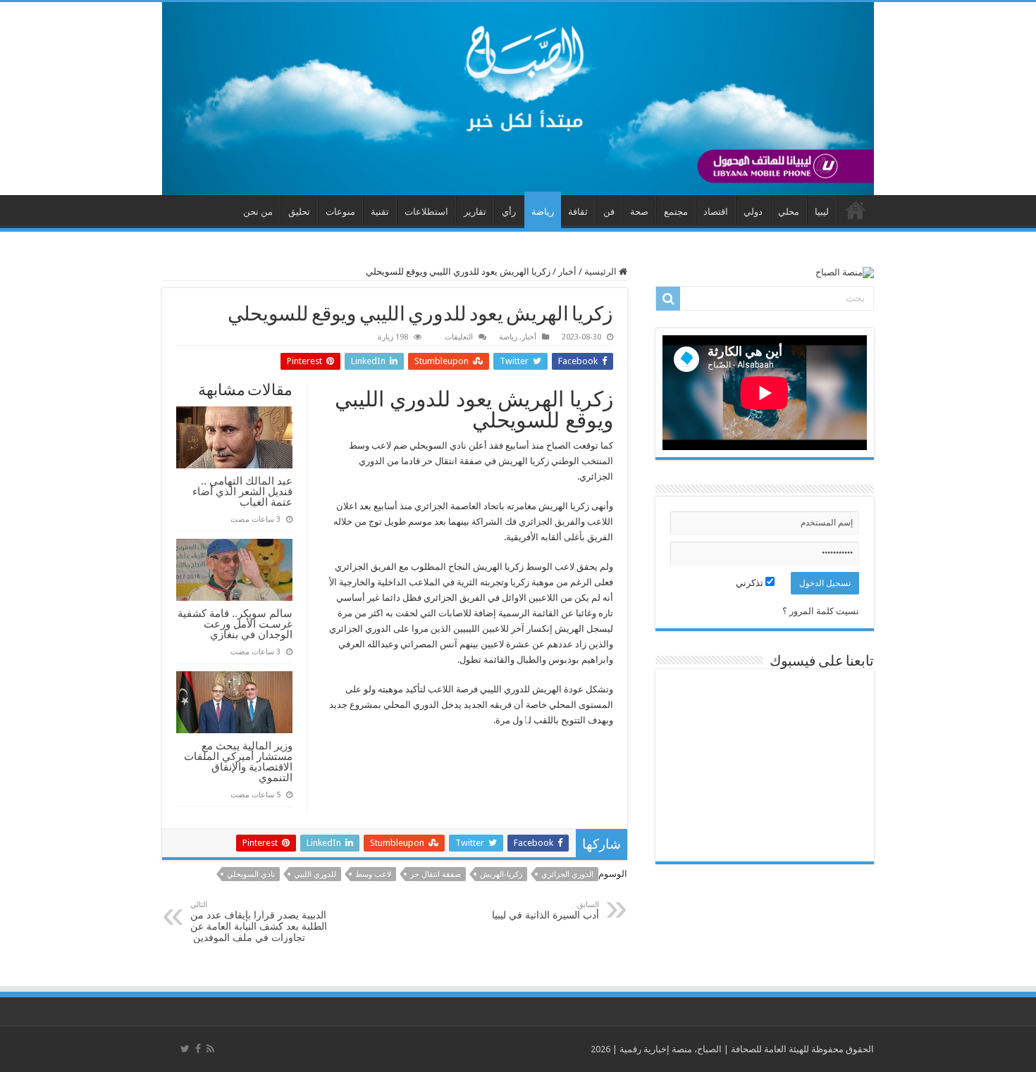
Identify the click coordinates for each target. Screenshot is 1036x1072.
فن (609, 211)
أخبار (567, 271)
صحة (639, 211)
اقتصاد (715, 211)
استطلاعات (426, 211)
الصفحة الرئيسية (855, 210)
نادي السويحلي (251, 874)
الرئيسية (601, 271)
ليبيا (822, 211)
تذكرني (750, 583)
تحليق (299, 211)
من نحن (258, 211)
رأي (509, 211)
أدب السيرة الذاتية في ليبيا (545, 910)
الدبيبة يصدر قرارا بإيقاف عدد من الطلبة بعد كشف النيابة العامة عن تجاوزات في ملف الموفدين (258, 921)
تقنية (380, 211)
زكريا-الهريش (501, 874)
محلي (788, 211)
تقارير (475, 211)
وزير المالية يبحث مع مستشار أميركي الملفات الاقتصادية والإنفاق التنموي (238, 761)
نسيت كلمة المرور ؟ (820, 611)
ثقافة (578, 211)
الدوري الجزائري (567, 874)
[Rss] (210, 1048)
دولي (753, 211)
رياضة (542, 211)
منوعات (340, 211)
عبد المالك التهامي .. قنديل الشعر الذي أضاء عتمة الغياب (242, 491)
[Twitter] (185, 1048)
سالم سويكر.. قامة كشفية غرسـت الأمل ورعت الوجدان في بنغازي (235, 623)
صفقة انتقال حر (435, 874)
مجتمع (676, 211)
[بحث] (668, 299)
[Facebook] (198, 1048)
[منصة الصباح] (518, 98)
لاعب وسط (373, 874)
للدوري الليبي (315, 874)
